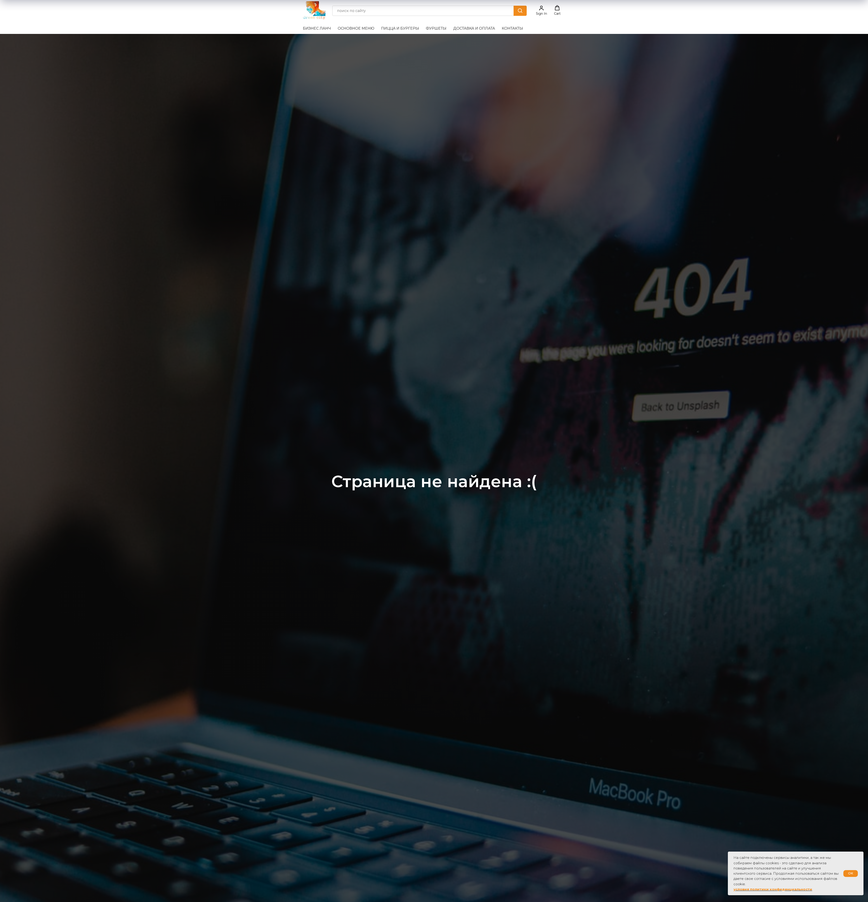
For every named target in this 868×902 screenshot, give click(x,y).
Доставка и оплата (474, 28)
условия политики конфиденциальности (773, 889)
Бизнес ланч (317, 28)
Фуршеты (436, 28)
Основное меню (356, 28)
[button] (541, 10)
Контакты (512, 28)
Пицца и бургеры (400, 28)
